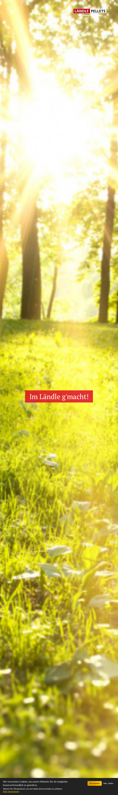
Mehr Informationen (11, 792)
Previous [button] (10, 397)
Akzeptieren (95, 783)
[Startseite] (89, 10)
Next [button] (107, 397)
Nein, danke (108, 783)
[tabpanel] (59, 397)
